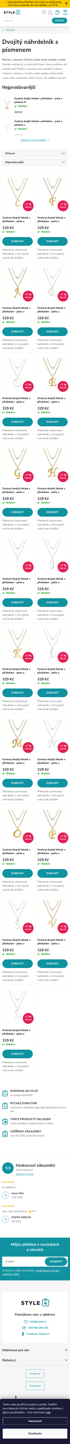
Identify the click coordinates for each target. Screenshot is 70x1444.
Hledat (59, 20)
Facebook (34, 1373)
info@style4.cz (38, 1321)
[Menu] (65, 12)
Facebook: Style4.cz (38, 1334)
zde (48, 1412)
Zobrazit (17, 241)
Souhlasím (35, 1434)
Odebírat (56, 1261)
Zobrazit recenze (24, 1174)
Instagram (35, 1385)
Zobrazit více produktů (33, 140)
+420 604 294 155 (37, 1328)
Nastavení (35, 1421)
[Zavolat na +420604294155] (43, 12)
